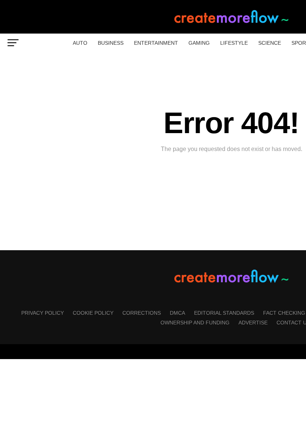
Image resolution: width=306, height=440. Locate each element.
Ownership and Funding (195, 323)
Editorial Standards (224, 313)
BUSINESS (111, 43)
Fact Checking (284, 313)
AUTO (80, 43)
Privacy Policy (42, 313)
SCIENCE (269, 43)
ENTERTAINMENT (156, 43)
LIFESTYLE (234, 43)
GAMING (199, 43)
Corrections (141, 313)
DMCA (177, 313)
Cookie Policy (93, 313)
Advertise (253, 323)
